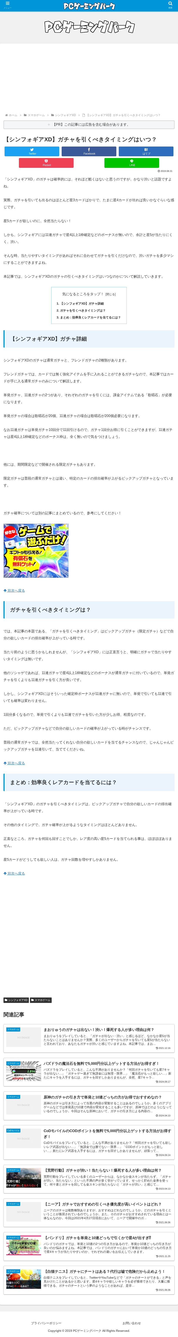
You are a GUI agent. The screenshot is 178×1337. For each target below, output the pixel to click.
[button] (164, 865)
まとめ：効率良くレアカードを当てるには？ (90, 317)
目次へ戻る (16, 590)
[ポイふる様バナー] (36, 577)
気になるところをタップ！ (83, 294)
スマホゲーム (42, 1000)
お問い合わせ (132, 1323)
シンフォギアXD (18, 1000)
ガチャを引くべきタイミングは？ (83, 310)
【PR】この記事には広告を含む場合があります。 (91, 124)
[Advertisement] (89, 80)
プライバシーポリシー (46, 1323)
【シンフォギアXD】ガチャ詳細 (82, 303)
